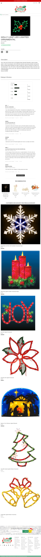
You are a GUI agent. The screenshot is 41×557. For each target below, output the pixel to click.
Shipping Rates (36, 540)
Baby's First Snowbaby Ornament (25, 194)
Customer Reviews (24, 542)
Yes (16, 171)
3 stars (12, 91)
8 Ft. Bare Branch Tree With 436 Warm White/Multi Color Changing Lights (5, 195)
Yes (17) (16, 117)
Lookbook (29, 552)
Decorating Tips (30, 545)
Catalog (16, 543)
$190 (5, 198)
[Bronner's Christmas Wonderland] (20, 9)
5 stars (12, 84)
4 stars (12, 88)
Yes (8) (16, 161)
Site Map (35, 546)
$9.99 (35, 195)
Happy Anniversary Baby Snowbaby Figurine (15, 194)
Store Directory (17, 541)
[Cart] (39, 3)
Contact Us (36, 539)
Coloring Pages (30, 542)
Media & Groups (17, 544)
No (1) (21, 144)
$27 (25, 195)
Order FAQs (36, 541)
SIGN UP (26, 531)
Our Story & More (24, 538)
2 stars (12, 94)
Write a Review (20, 175)
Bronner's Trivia (23, 543)
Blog (28, 538)
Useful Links (36, 548)
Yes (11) (16, 133)
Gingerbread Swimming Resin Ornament (35, 194)
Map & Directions (17, 542)
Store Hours (16, 538)
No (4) (21, 117)
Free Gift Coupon (37, 547)
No (20, 133)
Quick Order (35, 2)
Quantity (2, 49)
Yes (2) (16, 144)
